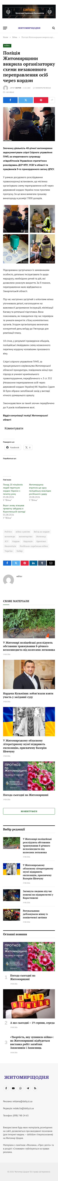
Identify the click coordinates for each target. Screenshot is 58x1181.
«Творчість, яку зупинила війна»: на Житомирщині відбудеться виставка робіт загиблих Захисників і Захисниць (32, 1042)
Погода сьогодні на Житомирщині (25, 795)
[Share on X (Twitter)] (25, 100)
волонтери (10, 536)
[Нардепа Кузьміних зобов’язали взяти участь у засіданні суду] (29, 674)
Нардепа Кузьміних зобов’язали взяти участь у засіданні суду (28, 695)
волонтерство (25, 536)
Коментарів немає (43, 88)
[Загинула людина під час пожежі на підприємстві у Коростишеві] (11, 895)
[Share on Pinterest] (41, 100)
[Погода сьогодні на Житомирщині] (29, 776)
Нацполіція (10, 546)
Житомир (41, 536)
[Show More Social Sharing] (52, 100)
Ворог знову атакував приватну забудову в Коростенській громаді (14, 508)
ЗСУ (7, 541)
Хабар (20, 551)
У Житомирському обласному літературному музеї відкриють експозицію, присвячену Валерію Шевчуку (25, 746)
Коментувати (29, 811)
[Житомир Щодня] (29, 28)
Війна (7, 46)
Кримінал (41, 541)
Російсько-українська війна (34, 546)
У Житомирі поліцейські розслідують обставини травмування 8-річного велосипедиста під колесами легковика (29, 646)
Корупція (28, 541)
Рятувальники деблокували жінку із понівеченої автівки (35, 914)
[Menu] (5, 28)
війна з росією (23, 531)
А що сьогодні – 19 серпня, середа (32, 1022)
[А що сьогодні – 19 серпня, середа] (29, 1003)
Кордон (15, 541)
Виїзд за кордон (42, 531)
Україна (9, 551)
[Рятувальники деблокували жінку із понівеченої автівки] (11, 915)
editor (18, 88)
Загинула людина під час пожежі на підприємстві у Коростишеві (38, 894)
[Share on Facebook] (10, 100)
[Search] (53, 28)
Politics (8, 531)
